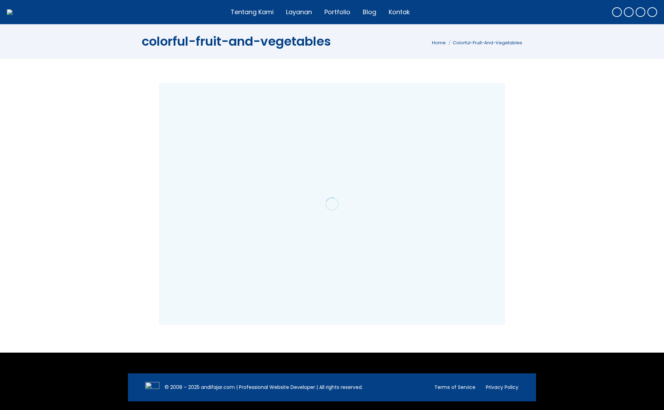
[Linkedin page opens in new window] (652, 12)
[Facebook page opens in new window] (617, 12)
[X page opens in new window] (629, 12)
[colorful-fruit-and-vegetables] (332, 204)
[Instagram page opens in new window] (640, 12)
